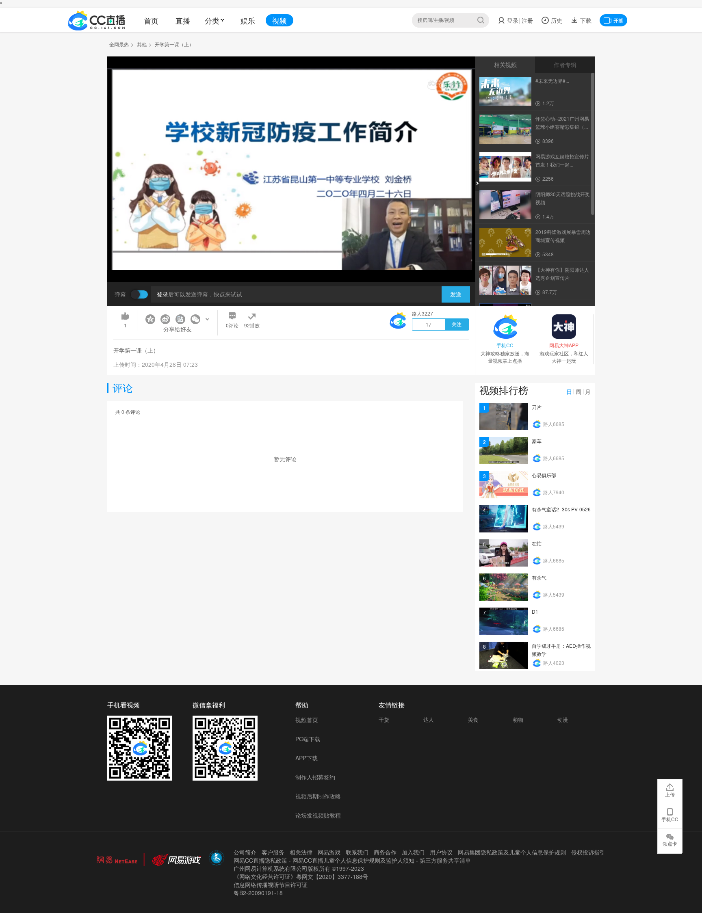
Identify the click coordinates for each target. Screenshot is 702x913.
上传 (670, 794)
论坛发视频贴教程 (318, 815)
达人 (428, 719)
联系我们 (357, 852)
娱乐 (247, 20)
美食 (473, 719)
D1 (535, 611)
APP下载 (306, 758)
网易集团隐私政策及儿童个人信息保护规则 (512, 852)
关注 (457, 324)
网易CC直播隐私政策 (260, 860)
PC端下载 (307, 739)
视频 (279, 20)
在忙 (537, 543)
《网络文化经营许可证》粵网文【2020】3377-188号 (301, 876)
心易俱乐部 (544, 475)
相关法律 (301, 852)
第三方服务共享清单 (445, 860)
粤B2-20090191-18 (258, 893)
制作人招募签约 (315, 777)
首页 (151, 20)
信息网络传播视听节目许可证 (271, 885)
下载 (585, 20)
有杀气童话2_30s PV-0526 (561, 509)
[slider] (291, 263)
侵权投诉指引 (588, 852)
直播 (183, 20)
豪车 (537, 440)
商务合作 (385, 852)
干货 (384, 719)
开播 (618, 20)
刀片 (537, 406)
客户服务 (273, 852)
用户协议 (441, 852)
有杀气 (539, 577)
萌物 (518, 719)
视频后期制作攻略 (318, 796)
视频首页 (306, 720)
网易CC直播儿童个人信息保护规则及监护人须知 (353, 860)
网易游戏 (329, 852)
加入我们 (413, 852)
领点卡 (670, 843)
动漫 (562, 719)
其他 (142, 44)
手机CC (669, 819)
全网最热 (119, 44)
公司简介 (245, 852)
